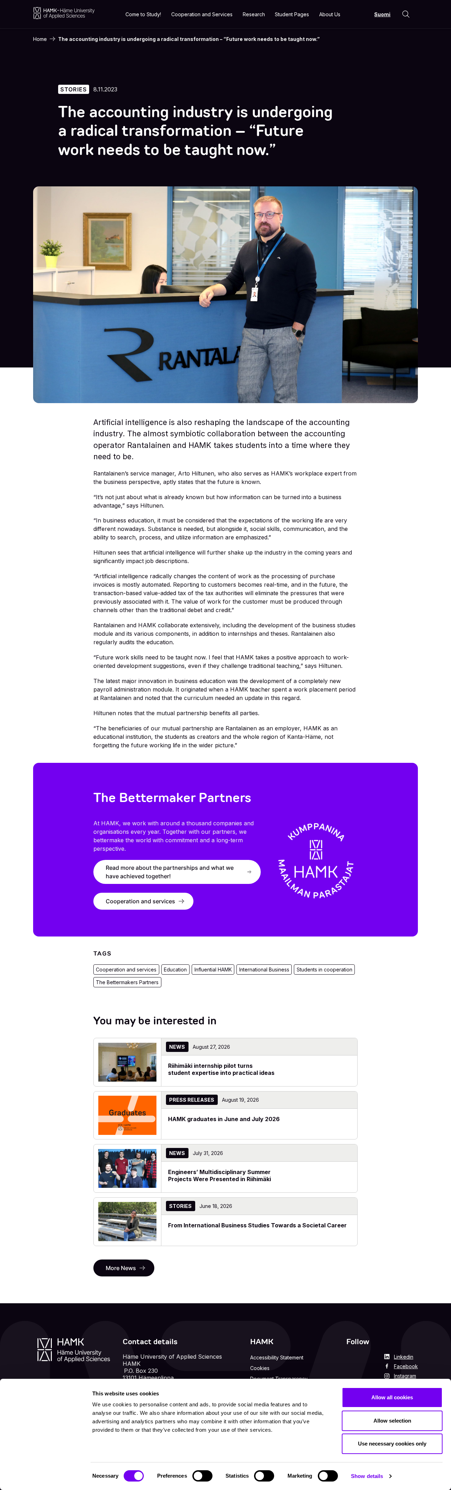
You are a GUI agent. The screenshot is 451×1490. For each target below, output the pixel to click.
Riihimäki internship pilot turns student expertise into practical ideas (221, 1069)
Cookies (260, 1368)
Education (175, 970)
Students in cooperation (324, 970)
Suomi (382, 14)
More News (121, 1267)
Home (40, 39)
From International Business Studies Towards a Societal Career (257, 1225)
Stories (73, 89)
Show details (367, 1476)
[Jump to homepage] (64, 13)
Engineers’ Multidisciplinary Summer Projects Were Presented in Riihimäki (219, 1175)
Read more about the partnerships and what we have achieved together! (170, 872)
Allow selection (392, 1421)
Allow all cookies (392, 1397)
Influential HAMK (213, 970)
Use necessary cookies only (392, 1444)
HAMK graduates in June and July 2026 (224, 1119)
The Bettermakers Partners (127, 982)
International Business (264, 970)
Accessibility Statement (276, 1357)
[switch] (202, 1476)
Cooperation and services (140, 901)
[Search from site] (405, 14)
